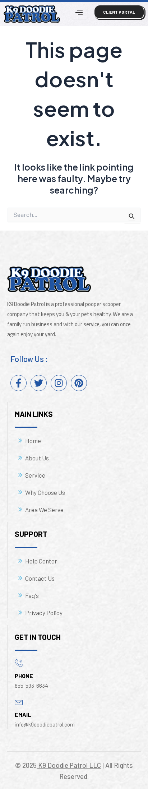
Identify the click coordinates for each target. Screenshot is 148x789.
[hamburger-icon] (79, 12)
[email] (19, 701)
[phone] (19, 663)
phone (24, 675)
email (23, 714)
